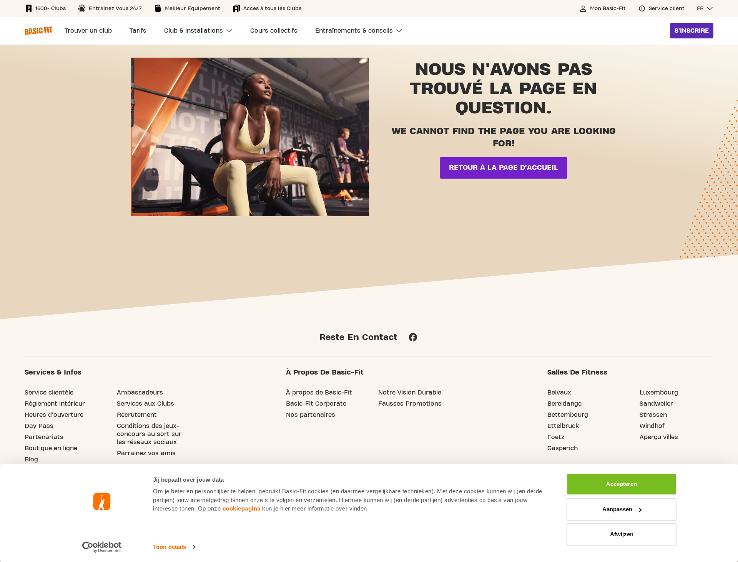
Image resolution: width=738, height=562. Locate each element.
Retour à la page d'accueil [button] (503, 167)
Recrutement (137, 415)
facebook (413, 337)
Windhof (652, 426)
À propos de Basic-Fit (319, 393)
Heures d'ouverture (54, 415)
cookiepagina (242, 508)
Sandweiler (656, 404)
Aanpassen (617, 509)
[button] (705, 8)
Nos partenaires (310, 415)
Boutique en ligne (51, 448)
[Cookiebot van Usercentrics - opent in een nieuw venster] (102, 547)
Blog (31, 459)
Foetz (555, 437)
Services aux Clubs (145, 404)
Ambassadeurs (140, 393)
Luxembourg (659, 393)
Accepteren (621, 484)
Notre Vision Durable (409, 393)
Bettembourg (567, 415)
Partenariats (44, 437)
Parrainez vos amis (146, 453)
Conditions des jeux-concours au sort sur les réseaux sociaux (149, 434)
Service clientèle (49, 393)
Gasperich (562, 448)
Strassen (653, 415)
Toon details (169, 547)
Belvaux (559, 393)
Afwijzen (621, 534)
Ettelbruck (563, 426)
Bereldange (564, 404)
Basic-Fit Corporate (316, 404)
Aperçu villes (659, 437)
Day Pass (39, 426)
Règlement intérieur (55, 404)
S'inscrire (692, 31)
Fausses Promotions (410, 404)
